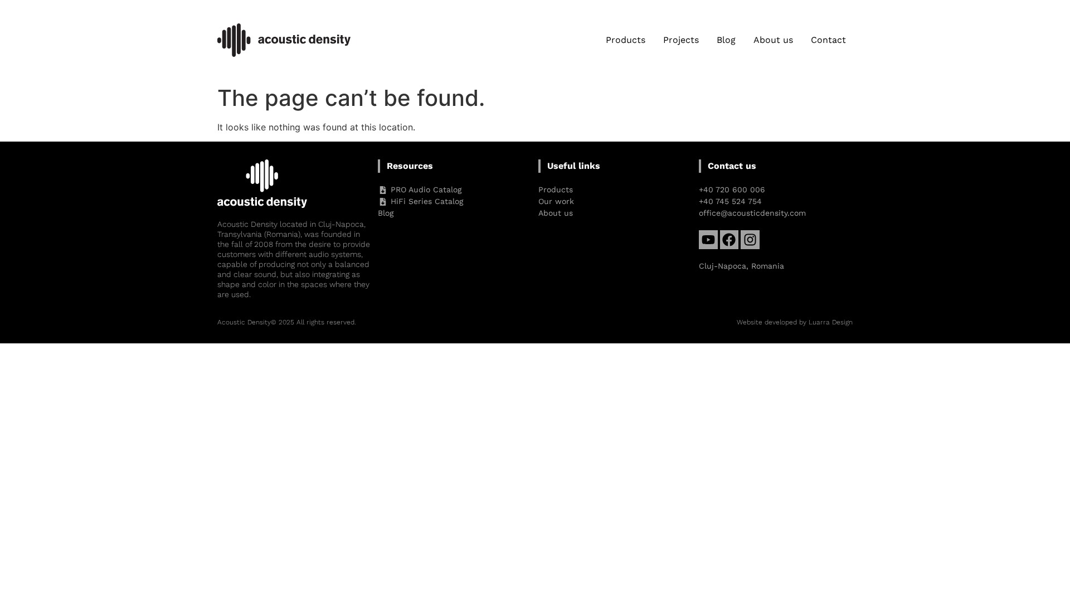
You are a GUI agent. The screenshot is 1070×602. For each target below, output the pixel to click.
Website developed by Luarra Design (795, 322)
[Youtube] (708, 239)
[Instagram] (750, 239)
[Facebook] (729, 239)
